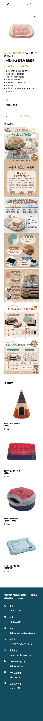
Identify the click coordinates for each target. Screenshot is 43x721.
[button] (35, 17)
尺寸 (6, 100)
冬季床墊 (23, 53)
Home (6, 53)
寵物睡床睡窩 (14, 53)
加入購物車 (25, 116)
